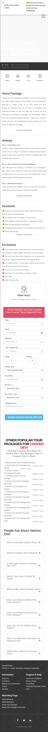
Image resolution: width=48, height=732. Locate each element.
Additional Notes (10, 403)
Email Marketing (8, 702)
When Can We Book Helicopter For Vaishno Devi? (23, 639)
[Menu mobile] (43, 17)
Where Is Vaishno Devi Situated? (22, 553)
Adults (7, 357)
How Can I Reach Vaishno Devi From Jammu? (22, 601)
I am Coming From (12, 347)
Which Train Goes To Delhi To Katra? (21, 577)
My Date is (9, 385)
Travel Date (9, 376)
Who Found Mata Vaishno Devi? (22, 542)
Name (7, 320)
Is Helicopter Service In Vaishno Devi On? (22, 564)
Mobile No (9, 338)
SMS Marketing (7, 699)
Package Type (10, 367)
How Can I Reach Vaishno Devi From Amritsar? (22, 614)
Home (7, 65)
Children (29, 357)
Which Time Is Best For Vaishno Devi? (22, 652)
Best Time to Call (11, 394)
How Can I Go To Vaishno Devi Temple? (21, 626)
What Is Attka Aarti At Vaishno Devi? (24, 589)
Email (7, 329)
